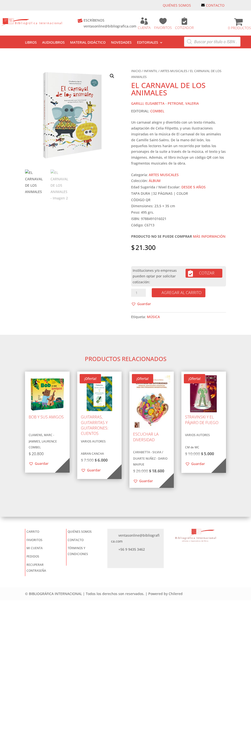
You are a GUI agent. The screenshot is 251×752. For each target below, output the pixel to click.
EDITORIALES (147, 43)
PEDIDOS (32, 556)
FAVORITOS (163, 27)
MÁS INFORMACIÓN (209, 236)
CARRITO (32, 532)
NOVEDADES (121, 43)
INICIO (136, 71)
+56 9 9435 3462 (131, 549)
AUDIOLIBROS (53, 43)
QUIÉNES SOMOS (177, 5)
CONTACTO (215, 5)
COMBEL (157, 111)
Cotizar (206, 273)
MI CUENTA (34, 548)
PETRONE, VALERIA (183, 103)
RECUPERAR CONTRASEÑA (36, 568)
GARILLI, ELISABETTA (147, 103)
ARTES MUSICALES (173, 71)
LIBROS (31, 43)
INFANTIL (151, 71)
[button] (112, 76)
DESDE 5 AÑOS (193, 187)
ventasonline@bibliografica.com (110, 26)
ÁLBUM (155, 180)
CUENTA (144, 27)
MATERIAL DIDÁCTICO (88, 43)
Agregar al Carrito (181, 292)
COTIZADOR (184, 27)
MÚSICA (153, 316)
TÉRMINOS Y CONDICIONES (78, 551)
